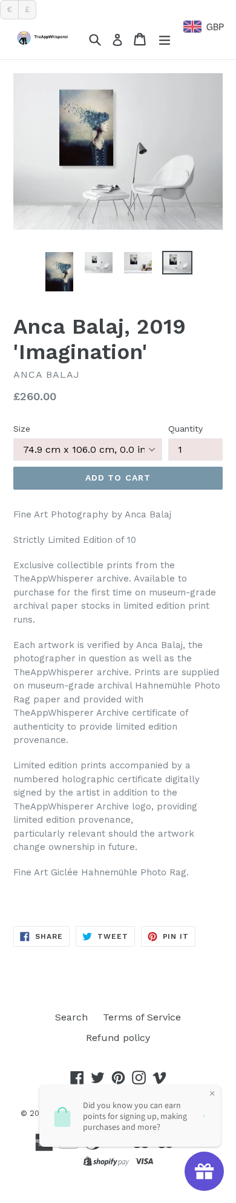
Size (21, 428)
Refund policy (118, 1037)
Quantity (185, 428)
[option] (59, 272)
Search (71, 1017)
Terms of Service (142, 1017)
